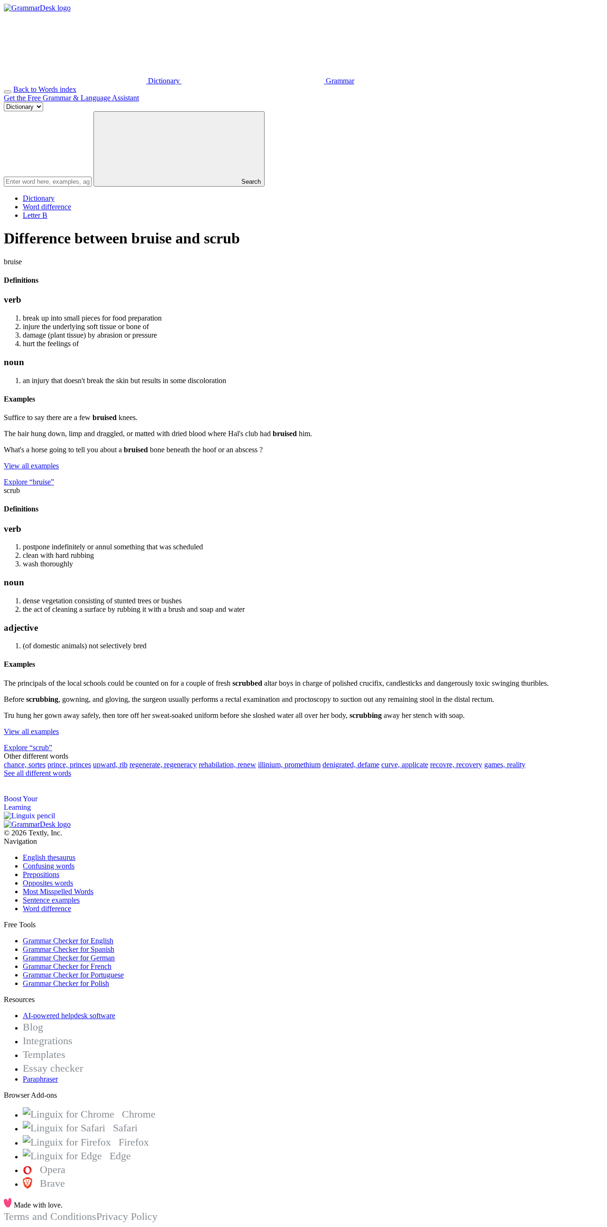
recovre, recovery (456, 765)
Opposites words (48, 883)
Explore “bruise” (29, 482)
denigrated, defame (350, 765)
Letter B (35, 215)
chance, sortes (25, 765)
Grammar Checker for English (68, 941)
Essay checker (53, 1068)
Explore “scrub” (28, 747)
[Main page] (37, 8)
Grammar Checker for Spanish (68, 949)
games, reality (504, 765)
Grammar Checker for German (69, 958)
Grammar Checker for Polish (66, 983)
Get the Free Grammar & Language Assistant (71, 98)
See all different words (37, 773)
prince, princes (69, 765)
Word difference (47, 207)
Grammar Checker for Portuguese (73, 975)
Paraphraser (40, 1079)
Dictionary (39, 198)
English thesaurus (49, 857)
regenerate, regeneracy (163, 765)
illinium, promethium (289, 765)
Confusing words (48, 866)
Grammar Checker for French (67, 966)
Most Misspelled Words (58, 891)
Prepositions (41, 874)
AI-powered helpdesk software (69, 1016)
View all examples (31, 466)
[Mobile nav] (7, 91)
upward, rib (110, 765)
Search (250, 181)
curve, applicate (404, 765)
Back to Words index (44, 89)
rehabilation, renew (227, 765)
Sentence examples (51, 900)
